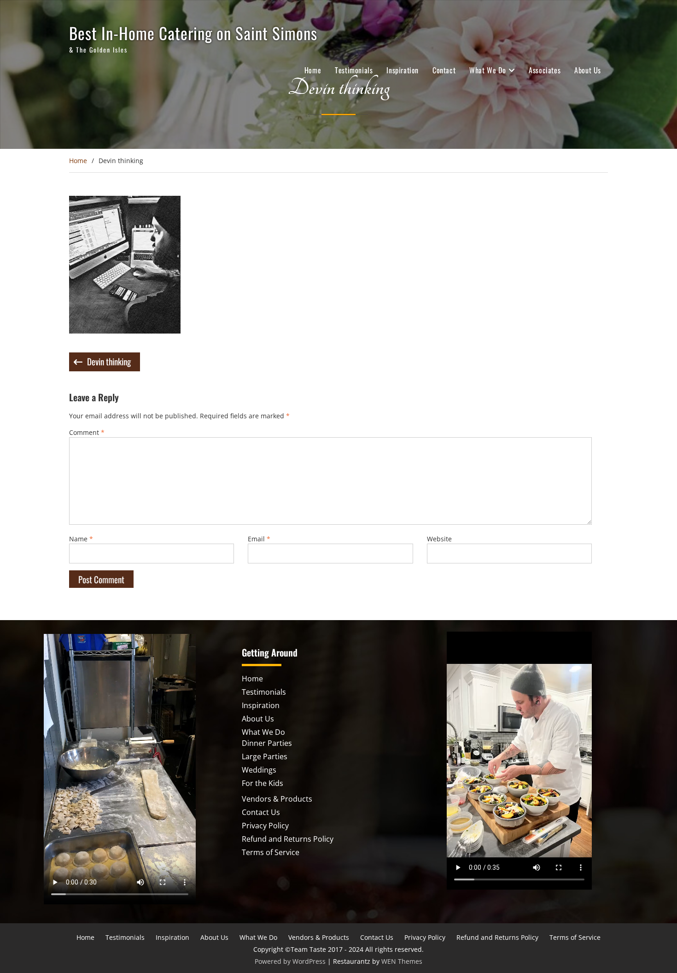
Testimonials (354, 70)
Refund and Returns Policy (287, 839)
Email (259, 538)
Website (439, 538)
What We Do (487, 70)
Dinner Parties (267, 743)
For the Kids (262, 783)
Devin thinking (109, 361)
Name (81, 538)
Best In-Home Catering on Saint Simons (193, 33)
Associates (544, 70)
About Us (587, 70)
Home (312, 70)
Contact (443, 70)
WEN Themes (401, 961)
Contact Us (261, 812)
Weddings (259, 770)
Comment (87, 432)
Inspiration (402, 70)
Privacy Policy (265, 826)
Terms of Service (270, 852)
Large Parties (264, 756)
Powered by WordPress (290, 961)
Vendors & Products (277, 799)
